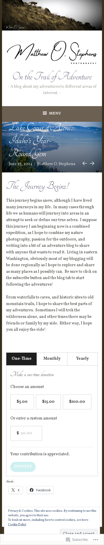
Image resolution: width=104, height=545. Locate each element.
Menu (55, 113)
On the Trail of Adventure (52, 76)
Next (91, 162)
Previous (83, 162)
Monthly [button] (52, 358)
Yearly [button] (82, 358)
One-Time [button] (22, 358)
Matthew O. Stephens (56, 164)
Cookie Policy (17, 525)
